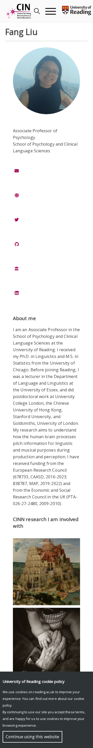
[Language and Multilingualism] (46, 571)
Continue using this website (32, 737)
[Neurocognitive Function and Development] (46, 641)
